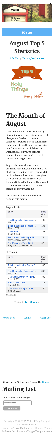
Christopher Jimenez (33, 58)
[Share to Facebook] (14, 295)
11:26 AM (14, 58)
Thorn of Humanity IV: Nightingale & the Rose (29, 277)
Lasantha (10, 431)
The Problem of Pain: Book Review (24, 243)
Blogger (46, 382)
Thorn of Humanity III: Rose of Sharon (25, 288)
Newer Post (9, 317)
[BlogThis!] (9, 295)
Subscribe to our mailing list (17, 397)
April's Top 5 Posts (16, 283)
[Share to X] (12, 295)
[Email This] (7, 295)
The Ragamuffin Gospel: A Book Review (26, 220)
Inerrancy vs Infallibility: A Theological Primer (29, 237)
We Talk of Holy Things (36, 421)
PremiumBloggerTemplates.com (34, 431)
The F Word (13, 231)
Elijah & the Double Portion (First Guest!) (27, 226)
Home (27, 317)
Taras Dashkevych (23, 428)
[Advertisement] (27, 354)
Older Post (45, 317)
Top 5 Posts (31, 302)
